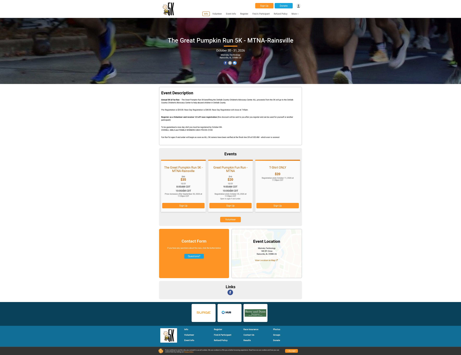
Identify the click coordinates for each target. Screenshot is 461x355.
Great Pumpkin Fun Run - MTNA (230, 169)
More (294, 13)
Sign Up (264, 5)
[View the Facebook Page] (230, 292)
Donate (284, 5)
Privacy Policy (188, 352)
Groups (276, 335)
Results (247, 340)
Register (244, 13)
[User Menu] (298, 5)
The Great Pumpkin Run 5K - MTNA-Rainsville (230, 40)
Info (206, 13)
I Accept (291, 351)
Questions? (194, 256)
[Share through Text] (235, 63)
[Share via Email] (230, 63)
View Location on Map (265, 260)
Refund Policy (280, 13)
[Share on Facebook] (225, 63)
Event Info (231, 13)
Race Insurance (250, 329)
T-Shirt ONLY (277, 167)
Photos (276, 329)
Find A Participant (261, 13)
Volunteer (217, 13)
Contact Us (248, 335)
